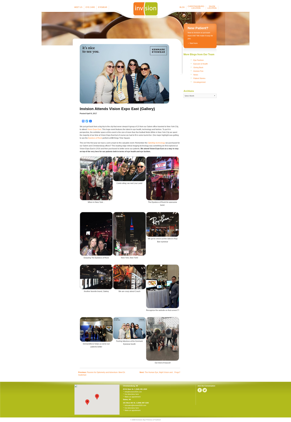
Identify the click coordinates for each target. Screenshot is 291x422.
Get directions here (132, 394)
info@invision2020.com (133, 392)
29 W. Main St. (128, 389)
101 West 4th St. (129, 403)
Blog (182, 7)
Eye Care (90, 7)
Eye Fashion (198, 60)
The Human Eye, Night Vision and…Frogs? (160, 372)
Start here (194, 43)
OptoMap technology (156, 143)
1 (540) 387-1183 (142, 403)
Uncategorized (199, 82)
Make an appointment (132, 397)
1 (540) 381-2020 (140, 389)
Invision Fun (198, 71)
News (195, 75)
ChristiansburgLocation (196, 7)
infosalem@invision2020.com (135, 405)
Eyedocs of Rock (95, 138)
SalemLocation (212, 7)
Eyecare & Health (200, 64)
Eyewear (102, 7)
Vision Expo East (94, 129)
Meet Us (78, 7)
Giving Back (198, 67)
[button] (87, 402)
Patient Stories (199, 78)
